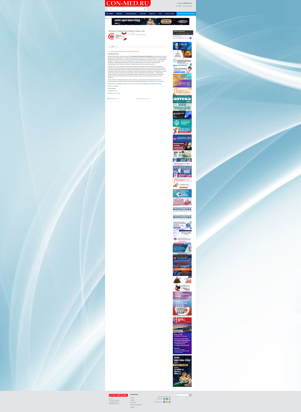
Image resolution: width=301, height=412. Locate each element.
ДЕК (190, 38)
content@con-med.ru (114, 403)
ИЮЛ (181, 38)
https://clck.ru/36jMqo (159, 81)
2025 (184, 33)
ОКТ (186, 38)
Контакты (132, 407)
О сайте (132, 397)
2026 (187, 33)
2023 (177, 33)
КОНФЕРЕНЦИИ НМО (131, 13)
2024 (180, 33)
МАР (174, 38)
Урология (143, 34)
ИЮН (179, 38)
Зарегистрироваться (187, 6)
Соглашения (133, 402)
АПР (176, 38)
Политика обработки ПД (136, 404)
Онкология (138, 34)
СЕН (183, 38)
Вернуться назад (109, 18)
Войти (179, 6)
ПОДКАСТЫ (152, 13)
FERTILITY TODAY (169, 13)
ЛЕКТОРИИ (143, 13)
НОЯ (188, 38)
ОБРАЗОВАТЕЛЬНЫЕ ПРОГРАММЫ (186, 13)
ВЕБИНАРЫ (119, 13)
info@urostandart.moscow (114, 93)
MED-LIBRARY (109, 13)
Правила (132, 400)
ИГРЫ (160, 13)
